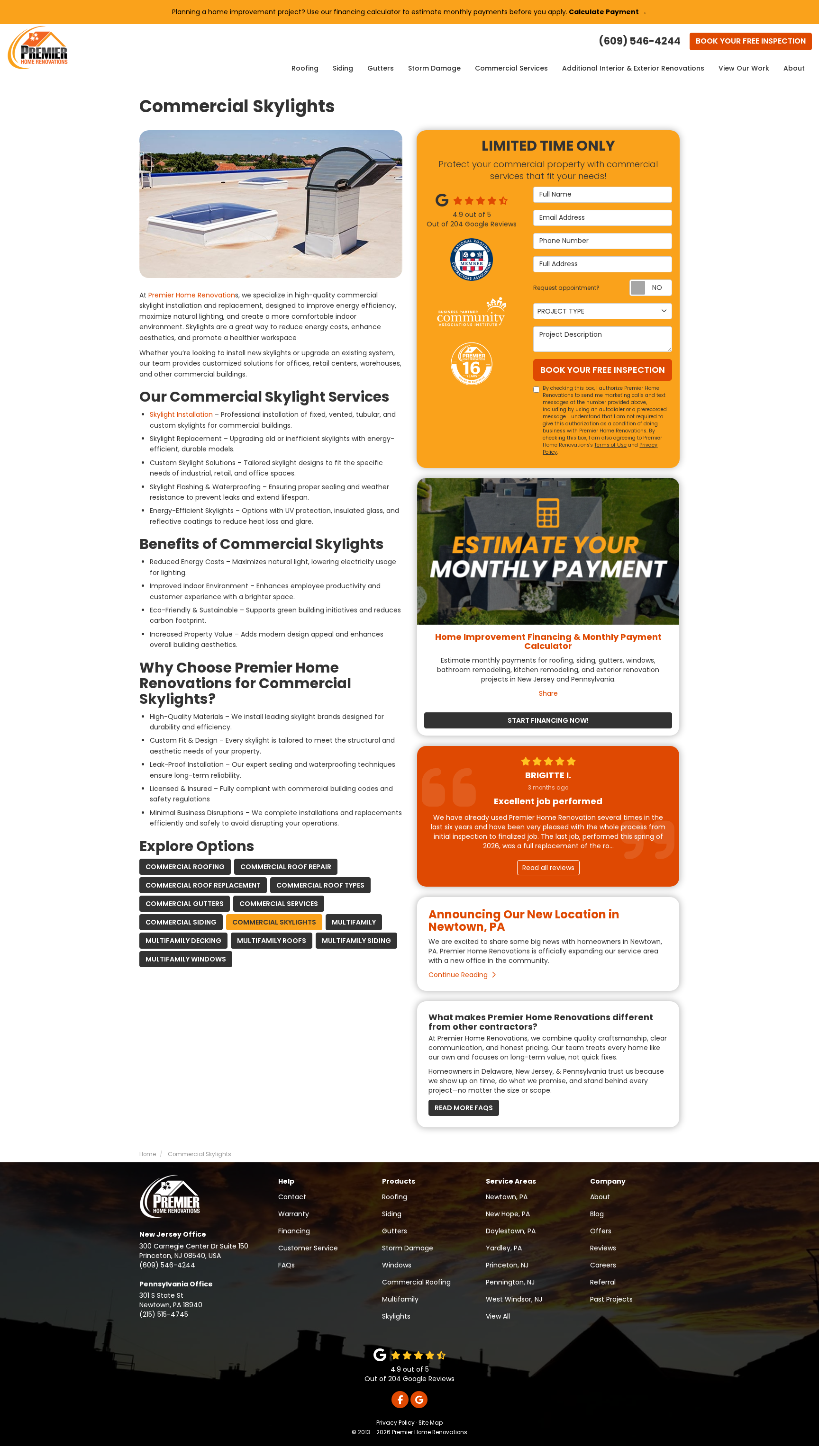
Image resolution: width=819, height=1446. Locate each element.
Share (548, 693)
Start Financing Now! (548, 720)
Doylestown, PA (511, 1231)
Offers (600, 1231)
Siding (343, 68)
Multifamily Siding (356, 940)
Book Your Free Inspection (602, 370)
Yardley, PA (504, 1248)
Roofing (304, 68)
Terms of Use (610, 445)
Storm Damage (434, 68)
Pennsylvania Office (176, 1284)
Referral (603, 1282)
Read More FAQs (464, 1108)
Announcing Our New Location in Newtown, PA (523, 920)
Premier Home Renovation (191, 295)
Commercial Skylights (274, 922)
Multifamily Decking (183, 940)
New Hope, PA (508, 1214)
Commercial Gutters (185, 903)
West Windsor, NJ (514, 1299)
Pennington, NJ (510, 1282)
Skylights (396, 1316)
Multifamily (354, 922)
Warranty (293, 1214)
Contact (292, 1197)
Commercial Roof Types (320, 885)
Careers (603, 1265)
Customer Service (308, 1248)
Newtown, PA (507, 1197)
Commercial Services (511, 68)
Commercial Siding (181, 922)
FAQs (286, 1265)
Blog (597, 1214)
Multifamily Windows (186, 959)
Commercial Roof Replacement (203, 885)
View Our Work (744, 68)
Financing (294, 1231)
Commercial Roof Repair (285, 866)
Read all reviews (548, 867)
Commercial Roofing (185, 866)
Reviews (603, 1248)
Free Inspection (751, 41)
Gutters (380, 68)
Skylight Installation (181, 414)
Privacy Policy (395, 1423)
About (794, 68)
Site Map (431, 1423)
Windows (396, 1265)
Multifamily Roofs (271, 940)
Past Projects (611, 1299)
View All (498, 1316)
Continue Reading (458, 974)
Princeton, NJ (507, 1265)
